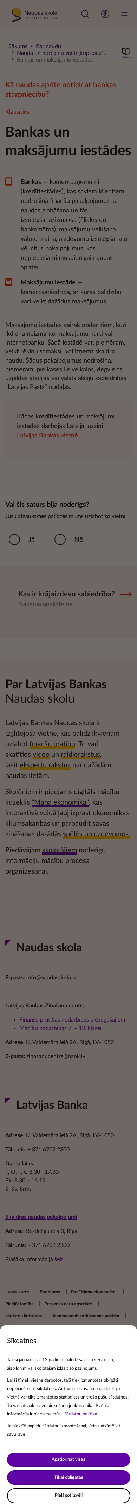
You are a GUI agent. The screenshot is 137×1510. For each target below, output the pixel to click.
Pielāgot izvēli (69, 1495)
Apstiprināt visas (68, 1459)
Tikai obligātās (68, 1477)
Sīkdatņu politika (80, 1414)
